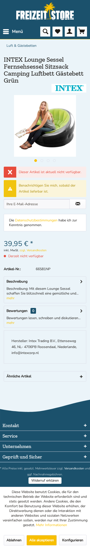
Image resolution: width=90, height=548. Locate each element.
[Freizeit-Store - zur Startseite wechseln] (45, 11)
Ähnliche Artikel (18, 376)
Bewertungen (17, 310)
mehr (10, 298)
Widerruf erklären (45, 480)
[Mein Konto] (70, 32)
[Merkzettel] (57, 32)
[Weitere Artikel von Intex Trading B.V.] (69, 88)
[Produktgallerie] (35, 160)
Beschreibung (17, 281)
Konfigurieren (72, 540)
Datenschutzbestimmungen (36, 220)
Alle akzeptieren (41, 540)
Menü (17, 31)
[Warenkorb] (82, 32)
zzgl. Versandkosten (33, 250)
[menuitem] (13, 32)
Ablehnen (14, 540)
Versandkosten (74, 468)
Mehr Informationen (51, 525)
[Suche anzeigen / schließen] (45, 32)
